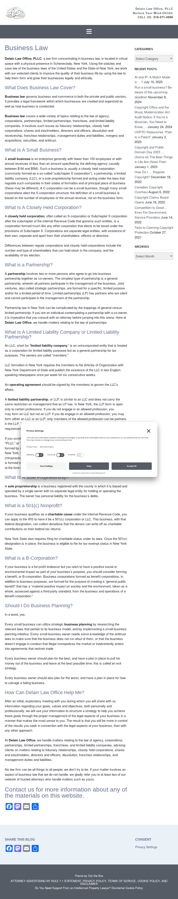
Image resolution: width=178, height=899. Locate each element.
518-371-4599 (163, 17)
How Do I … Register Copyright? (150, 174)
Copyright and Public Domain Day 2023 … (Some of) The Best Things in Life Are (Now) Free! (154, 154)
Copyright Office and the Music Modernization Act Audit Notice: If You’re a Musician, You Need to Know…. (152, 117)
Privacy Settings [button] (146, 847)
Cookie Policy (134, 887)
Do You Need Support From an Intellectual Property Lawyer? (73, 887)
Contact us (19, 789)
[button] (89, 31)
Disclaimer (118, 887)
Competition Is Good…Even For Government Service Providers (151, 212)
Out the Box (95, 876)
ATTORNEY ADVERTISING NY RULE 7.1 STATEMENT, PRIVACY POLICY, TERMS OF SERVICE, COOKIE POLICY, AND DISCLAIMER (89, 882)
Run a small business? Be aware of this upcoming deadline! (153, 92)
